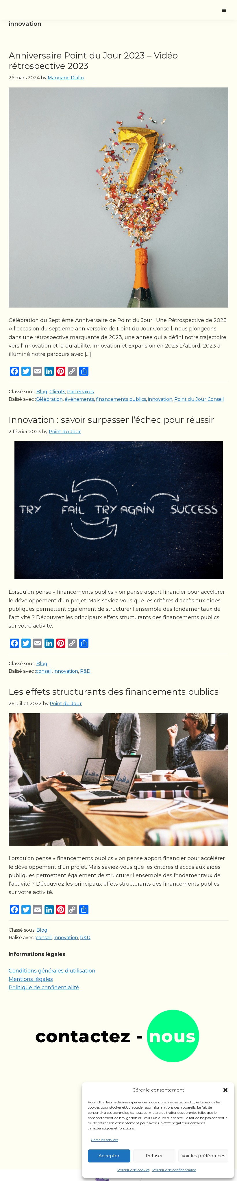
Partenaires (80, 391)
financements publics (121, 399)
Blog (41, 391)
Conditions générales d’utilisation (52, 971)
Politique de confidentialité (174, 1170)
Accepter (109, 1155)
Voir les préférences (203, 1155)
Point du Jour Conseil (199, 399)
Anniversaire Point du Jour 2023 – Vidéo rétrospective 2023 (93, 60)
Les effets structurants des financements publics (114, 691)
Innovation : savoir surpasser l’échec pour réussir (111, 419)
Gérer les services (104, 1140)
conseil (44, 671)
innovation (160, 399)
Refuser (154, 1155)
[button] (225, 1090)
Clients (57, 391)
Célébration (49, 399)
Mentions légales (31, 979)
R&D (85, 671)
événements (79, 399)
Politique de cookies (133, 1170)
